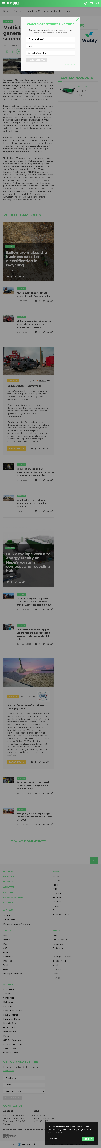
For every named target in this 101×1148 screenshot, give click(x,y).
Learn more (69, 64)
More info (52, 1139)
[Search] (97, 3)
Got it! (88, 1139)
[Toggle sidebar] (3, 3)
